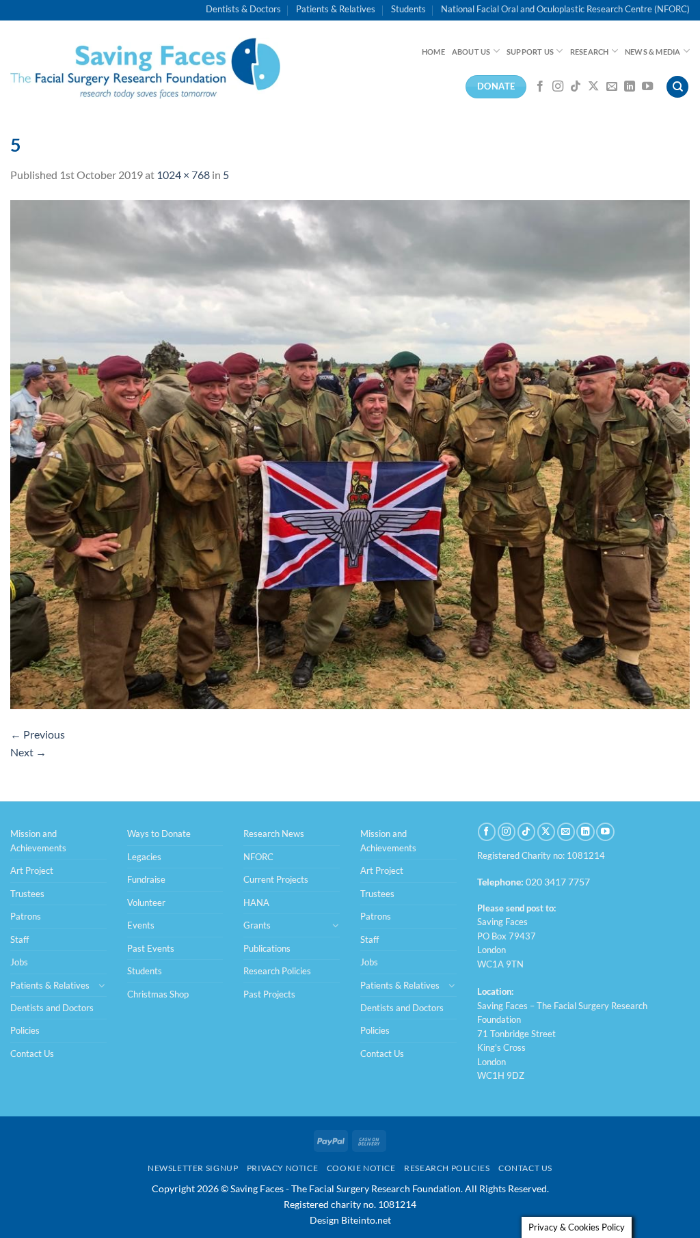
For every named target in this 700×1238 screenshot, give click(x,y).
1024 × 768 (183, 174)
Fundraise (146, 879)
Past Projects (269, 994)
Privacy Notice (283, 1168)
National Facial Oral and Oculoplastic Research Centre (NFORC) (565, 8)
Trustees (27, 893)
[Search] (677, 87)
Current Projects (275, 879)
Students (408, 8)
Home (433, 51)
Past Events (150, 948)
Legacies (144, 856)
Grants (257, 925)
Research (589, 51)
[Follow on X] (593, 87)
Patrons (25, 916)
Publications (267, 948)
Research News (273, 833)
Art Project (31, 870)
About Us (471, 51)
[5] (350, 452)
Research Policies (277, 970)
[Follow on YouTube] (647, 87)
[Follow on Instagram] (557, 87)
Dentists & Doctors (243, 8)
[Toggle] (102, 985)
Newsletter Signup (193, 1168)
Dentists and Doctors (52, 1007)
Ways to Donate (159, 833)
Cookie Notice (361, 1168)
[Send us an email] (611, 87)
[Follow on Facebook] (540, 87)
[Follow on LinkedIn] (629, 87)
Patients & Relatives (335, 8)
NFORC (258, 856)
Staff (19, 939)
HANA (256, 902)
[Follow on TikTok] (575, 87)
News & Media (653, 51)
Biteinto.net (366, 1220)
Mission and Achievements (38, 840)
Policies (25, 1030)
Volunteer (146, 902)
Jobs (19, 962)
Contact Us (32, 1053)
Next (28, 751)
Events (140, 925)
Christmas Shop (158, 994)
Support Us (530, 51)
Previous (37, 734)
